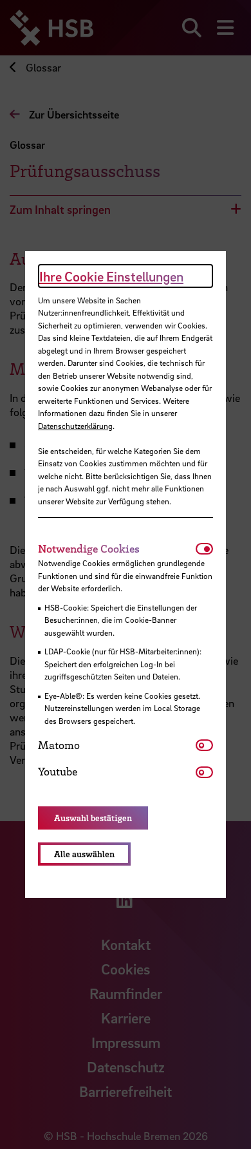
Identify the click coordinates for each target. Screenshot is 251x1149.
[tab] (117, 548)
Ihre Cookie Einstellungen (111, 276)
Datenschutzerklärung (75, 426)
